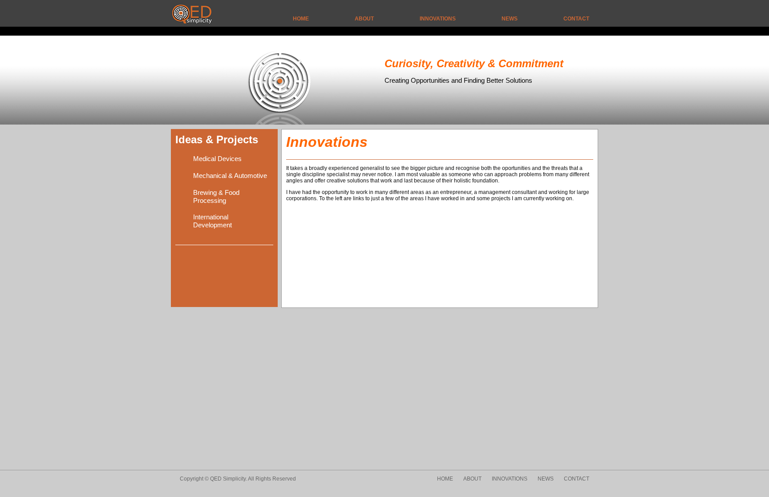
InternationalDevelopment (212, 221)
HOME (301, 19)
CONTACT (576, 19)
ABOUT (364, 19)
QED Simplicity (186, 8)
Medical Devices (217, 158)
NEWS (510, 19)
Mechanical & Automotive (230, 175)
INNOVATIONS (438, 19)
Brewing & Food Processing (216, 196)
